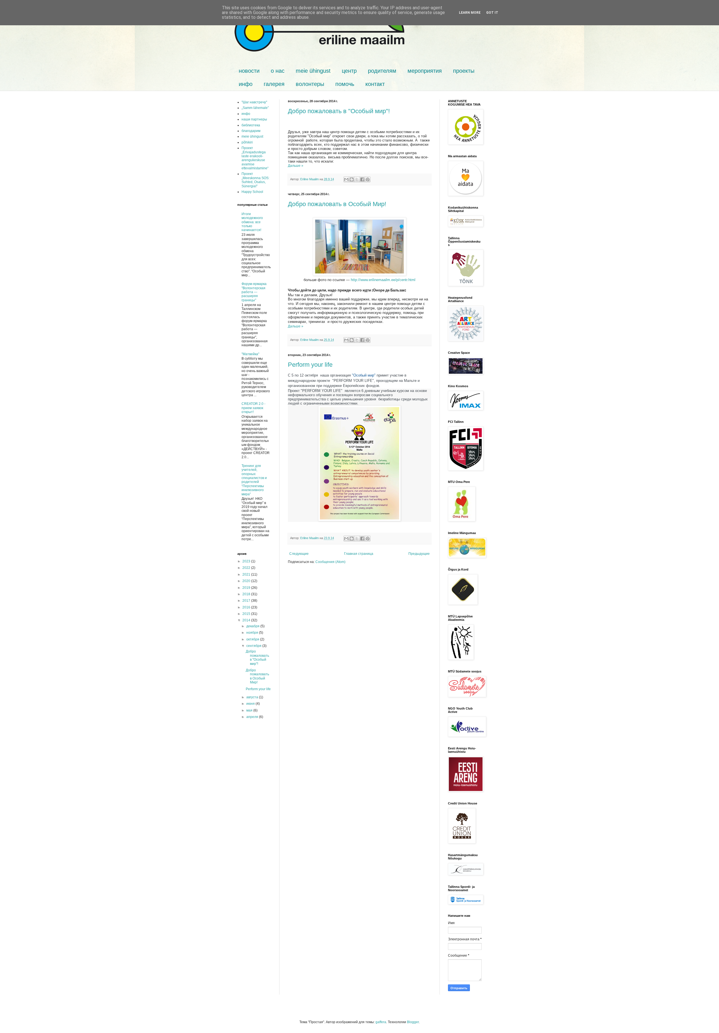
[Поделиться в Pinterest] (367, 179)
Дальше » (295, 166)
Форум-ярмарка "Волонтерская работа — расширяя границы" (254, 292)
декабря (253, 626)
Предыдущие (419, 554)
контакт (375, 84)
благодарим (251, 131)
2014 (246, 620)
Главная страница (358, 554)
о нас (278, 71)
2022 (246, 568)
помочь (344, 84)
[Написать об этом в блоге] (351, 179)
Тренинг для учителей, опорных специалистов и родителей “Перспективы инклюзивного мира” (254, 480)
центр (349, 71)
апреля (252, 717)
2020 (246, 581)
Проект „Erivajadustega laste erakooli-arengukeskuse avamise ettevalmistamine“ (255, 158)
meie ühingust (313, 71)
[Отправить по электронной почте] (346, 179)
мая (249, 710)
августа (252, 697)
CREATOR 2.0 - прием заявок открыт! (253, 408)
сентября (254, 646)
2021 (246, 574)
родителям (382, 71)
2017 (246, 601)
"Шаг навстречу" (254, 102)
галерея (274, 84)
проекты (463, 71)
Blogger (413, 1022)
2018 (246, 594)
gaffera (381, 1022)
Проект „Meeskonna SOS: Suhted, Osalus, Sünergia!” (255, 180)
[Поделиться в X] (357, 179)
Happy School (252, 192)
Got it (492, 13)
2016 (246, 607)
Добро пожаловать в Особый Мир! (337, 203)
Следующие (299, 554)
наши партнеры (254, 119)
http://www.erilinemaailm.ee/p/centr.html (383, 280)
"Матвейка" (250, 354)
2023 (246, 561)
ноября (252, 633)
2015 (246, 614)
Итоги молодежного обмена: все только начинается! (252, 222)
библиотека (251, 125)
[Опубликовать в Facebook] (362, 179)
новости (249, 71)
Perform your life (310, 364)
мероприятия (425, 71)
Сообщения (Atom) (330, 562)
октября (253, 639)
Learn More (470, 13)
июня (251, 704)
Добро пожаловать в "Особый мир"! (339, 111)
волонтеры (310, 84)
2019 (246, 588)
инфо (245, 84)
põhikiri (247, 142)
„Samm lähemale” (255, 108)
